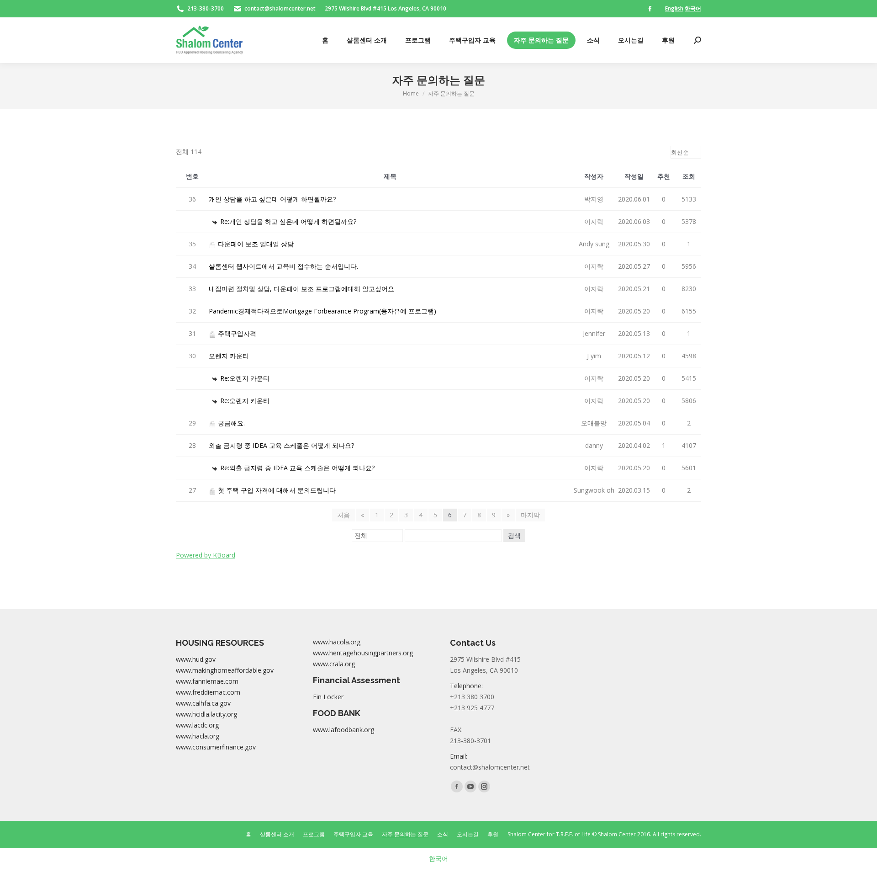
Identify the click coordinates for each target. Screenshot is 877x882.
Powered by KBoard (205, 555)
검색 (514, 535)
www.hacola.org (336, 642)
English (674, 8)
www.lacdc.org (197, 725)
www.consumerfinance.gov (216, 747)
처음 (343, 514)
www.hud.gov (196, 659)
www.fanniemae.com (207, 681)
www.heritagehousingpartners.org (363, 652)
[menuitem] (325, 40)
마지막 (530, 514)
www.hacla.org (197, 736)
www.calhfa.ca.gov (203, 703)
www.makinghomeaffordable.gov (225, 670)
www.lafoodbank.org (343, 729)
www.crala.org (334, 663)
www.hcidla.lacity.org (206, 714)
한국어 (693, 8)
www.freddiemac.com (208, 692)
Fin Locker (328, 696)
